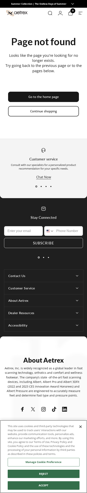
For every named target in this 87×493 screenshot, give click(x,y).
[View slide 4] (50, 186)
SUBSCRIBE (43, 243)
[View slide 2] (41, 186)
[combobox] (49, 231)
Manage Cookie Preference (43, 462)
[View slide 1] (36, 186)
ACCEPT (44, 485)
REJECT (43, 474)
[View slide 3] (46, 186)
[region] (43, 456)
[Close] (80, 426)
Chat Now (43, 177)
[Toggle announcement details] (72, 4)
